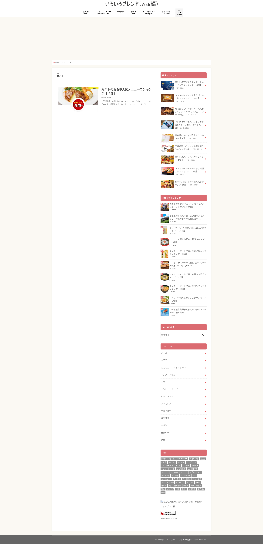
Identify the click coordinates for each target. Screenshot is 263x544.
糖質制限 (192, 489)
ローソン (164, 482)
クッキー (194, 466)
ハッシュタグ (167, 396)
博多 (170, 486)
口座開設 (177, 486)
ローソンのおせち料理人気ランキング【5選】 (189, 183)
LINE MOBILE (182, 459)
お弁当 (163, 462)
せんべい (172, 462)
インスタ (181, 462)
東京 (163, 489)
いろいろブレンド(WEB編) (179, 540)
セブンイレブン (195, 472)
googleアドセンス (168, 459)
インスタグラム (149, 13)
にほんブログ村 (168, 506)
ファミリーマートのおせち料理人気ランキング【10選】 (189, 171)
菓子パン (201, 489)
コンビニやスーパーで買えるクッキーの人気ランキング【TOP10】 (187, 264)
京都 (172, 482)
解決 (163, 492)
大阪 (192, 486)
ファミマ (177, 479)
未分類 (164, 425)
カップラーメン (167, 466)
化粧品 (197, 482)
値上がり (190, 482)
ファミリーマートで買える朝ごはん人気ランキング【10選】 (187, 252)
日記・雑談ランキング (169, 518)
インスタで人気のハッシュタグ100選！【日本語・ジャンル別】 (189, 125)
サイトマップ (167, 13)
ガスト (177, 466)
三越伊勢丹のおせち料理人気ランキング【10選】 (189, 147)
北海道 (163, 486)
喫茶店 (185, 486)
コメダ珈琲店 (192, 469)
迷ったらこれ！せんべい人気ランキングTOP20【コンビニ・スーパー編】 (189, 112)
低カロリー (180, 482)
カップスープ (191, 462)
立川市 (184, 489)
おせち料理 (194, 459)
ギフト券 (185, 466)
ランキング (197, 479)
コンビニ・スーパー (103, 13)
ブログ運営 (166, 411)
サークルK (174, 472)
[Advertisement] (131, 38)
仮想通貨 (121, 12)
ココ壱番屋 (181, 469)
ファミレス (166, 404)
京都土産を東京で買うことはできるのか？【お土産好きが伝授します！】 (186, 217)
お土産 (133, 13)
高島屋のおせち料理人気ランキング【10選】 (189, 136)
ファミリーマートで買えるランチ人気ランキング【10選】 (187, 287)
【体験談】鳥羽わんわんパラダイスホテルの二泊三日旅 (187, 311)
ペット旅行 (186, 479)
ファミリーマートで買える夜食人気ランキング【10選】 (187, 275)
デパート (175, 476)
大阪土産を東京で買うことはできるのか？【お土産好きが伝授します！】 (186, 205)
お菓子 (85, 13)
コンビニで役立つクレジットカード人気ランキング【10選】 (189, 85)
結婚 (163, 440)
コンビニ (164, 472)
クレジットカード (168, 469)
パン (194, 476)
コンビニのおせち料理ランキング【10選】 (189, 158)
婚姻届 (198, 486)
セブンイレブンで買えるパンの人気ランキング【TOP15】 (189, 98)
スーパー (183, 472)
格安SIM (165, 433)
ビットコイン (166, 479)
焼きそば (170, 489)
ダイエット (165, 476)
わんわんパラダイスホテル (173, 367)
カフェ (164, 382)
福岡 (177, 489)
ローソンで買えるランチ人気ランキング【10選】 (187, 299)
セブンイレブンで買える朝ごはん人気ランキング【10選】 (187, 229)
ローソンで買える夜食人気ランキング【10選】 (186, 240)
